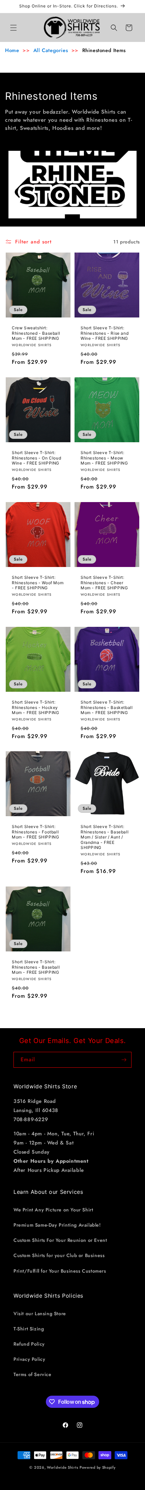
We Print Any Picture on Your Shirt (53, 1209)
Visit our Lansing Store (39, 1313)
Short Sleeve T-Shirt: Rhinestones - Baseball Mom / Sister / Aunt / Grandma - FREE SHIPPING (104, 837)
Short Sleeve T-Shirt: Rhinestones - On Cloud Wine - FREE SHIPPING (36, 458)
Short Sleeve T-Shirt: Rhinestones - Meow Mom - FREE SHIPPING (104, 458)
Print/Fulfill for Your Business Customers (59, 1271)
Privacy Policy (29, 1359)
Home (12, 50)
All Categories (50, 50)
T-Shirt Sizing (28, 1328)
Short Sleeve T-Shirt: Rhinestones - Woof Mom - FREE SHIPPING (37, 582)
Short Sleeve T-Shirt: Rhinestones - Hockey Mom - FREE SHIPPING (35, 707)
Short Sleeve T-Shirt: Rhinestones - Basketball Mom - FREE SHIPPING (107, 707)
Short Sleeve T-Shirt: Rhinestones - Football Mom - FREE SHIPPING (35, 831)
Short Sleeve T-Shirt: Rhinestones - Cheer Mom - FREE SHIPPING (104, 582)
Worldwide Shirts (62, 1467)
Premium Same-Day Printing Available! (57, 1225)
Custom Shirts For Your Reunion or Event (60, 1240)
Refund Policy (29, 1344)
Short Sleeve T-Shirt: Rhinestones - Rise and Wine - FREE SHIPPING (104, 333)
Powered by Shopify (98, 1467)
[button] (13, 27)
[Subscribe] (123, 1060)
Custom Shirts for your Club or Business (59, 1255)
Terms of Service (32, 1374)
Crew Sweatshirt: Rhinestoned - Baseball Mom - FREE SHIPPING (36, 333)
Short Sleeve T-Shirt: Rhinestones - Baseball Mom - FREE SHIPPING (36, 967)
